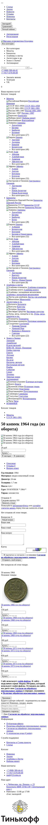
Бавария (15, 144)
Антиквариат (12, 379)
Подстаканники (30, 391)
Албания (16, 227)
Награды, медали (14, 362)
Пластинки (24, 389)
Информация (7, 719)
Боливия (15, 132)
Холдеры (21, 309)
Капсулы (21, 307)
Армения (16, 159)
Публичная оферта (14, 723)
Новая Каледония (20, 193)
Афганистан (17, 161)
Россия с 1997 (28, 113)
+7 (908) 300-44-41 (9, 70)
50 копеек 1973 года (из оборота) (16, 666)
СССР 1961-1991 (32, 108)
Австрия (15, 140)
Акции (9, 9)
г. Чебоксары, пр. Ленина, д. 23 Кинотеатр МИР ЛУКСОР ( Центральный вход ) (25, 786)
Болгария (16, 232)
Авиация (10, 340)
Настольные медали (15, 365)
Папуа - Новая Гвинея (22, 280)
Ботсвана (16, 173)
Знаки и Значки (13, 338)
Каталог (4, 749)
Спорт (9, 372)
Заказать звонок (13, 77)
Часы (16, 401)
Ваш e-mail (6, 527)
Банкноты (10, 198)
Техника (10, 374)
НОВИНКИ (11, 403)
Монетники (25, 299)
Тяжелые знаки (13, 377)
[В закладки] (13, 615)
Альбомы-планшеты (37, 287)
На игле (9, 360)
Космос (9, 357)
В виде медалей (13, 345)
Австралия (16, 186)
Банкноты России (33, 207)
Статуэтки (23, 396)
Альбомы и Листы (14, 759)
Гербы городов (13, 350)
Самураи (16, 333)
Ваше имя (5, 522)
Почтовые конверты (36, 321)
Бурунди (16, 176)
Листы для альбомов (37, 297)
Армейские (11, 343)
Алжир (15, 169)
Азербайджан (18, 157)
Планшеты (24, 319)
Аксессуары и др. (14, 302)
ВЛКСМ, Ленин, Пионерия (18, 348)
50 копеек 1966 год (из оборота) (15, 605)
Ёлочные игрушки (34, 382)
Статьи (9, 7)
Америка (21, 123)
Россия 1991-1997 (33, 111)
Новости (10, 11)
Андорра (16, 142)
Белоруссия (17, 147)
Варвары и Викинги (21, 331)
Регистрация (12, 36)
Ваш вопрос (6, 533)
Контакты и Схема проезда (18, 742)
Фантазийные (28, 120)
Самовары (23, 394)
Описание (11, 463)
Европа (19, 137)
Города (9, 352)
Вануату (15, 275)
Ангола (15, 171)
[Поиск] (31, 68)
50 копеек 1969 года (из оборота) (16, 635)
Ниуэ (14, 188)
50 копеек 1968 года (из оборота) (16, 620)
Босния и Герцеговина (22, 234)
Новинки (10, 16)
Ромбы (9, 367)
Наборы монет (28, 118)
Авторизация (12, 34)
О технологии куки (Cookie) (19, 733)
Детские (10, 355)
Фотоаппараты (29, 398)
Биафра (15, 261)
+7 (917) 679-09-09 (9, 73)
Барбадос (16, 130)
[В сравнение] (16, 615)
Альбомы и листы (14, 285)
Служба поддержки (10, 738)
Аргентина (17, 125)
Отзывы (10, 14)
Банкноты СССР (31, 205)
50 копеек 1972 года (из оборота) (16, 651)
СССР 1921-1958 (32, 106)
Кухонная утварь (31, 386)
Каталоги (22, 304)
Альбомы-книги (31, 290)
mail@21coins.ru (13, 775)
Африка (19, 166)
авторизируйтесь (20, 505)
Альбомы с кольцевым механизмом (22, 294)
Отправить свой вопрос (11, 560)
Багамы (15, 127)
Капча (4, 547)
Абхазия (15, 154)
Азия (16, 152)
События (10, 369)
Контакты (10, 19)
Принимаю (6, 698)
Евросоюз (22, 115)
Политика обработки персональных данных (26, 726)
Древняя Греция (19, 326)
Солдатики (24, 323)
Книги (18, 384)
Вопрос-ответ (12, 468)
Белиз (14, 219)
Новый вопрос (7, 520)
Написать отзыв (8, 503)
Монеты (10, 98)
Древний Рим (18, 328)
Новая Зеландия (19, 190)
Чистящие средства (35, 311)
